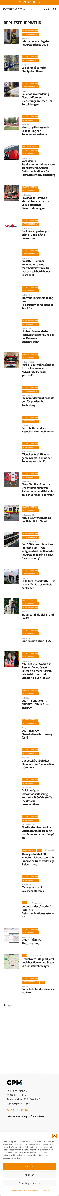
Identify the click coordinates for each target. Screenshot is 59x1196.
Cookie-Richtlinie (15, 1190)
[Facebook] (12, 1110)
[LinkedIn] (22, 1110)
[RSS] (26, 1110)
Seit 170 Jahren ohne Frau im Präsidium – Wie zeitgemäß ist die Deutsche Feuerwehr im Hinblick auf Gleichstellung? (38, 551)
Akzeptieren (29, 1166)
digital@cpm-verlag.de (18, 1103)
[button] (54, 1135)
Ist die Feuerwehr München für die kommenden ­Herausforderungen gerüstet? (38, 369)
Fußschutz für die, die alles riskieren (38, 991)
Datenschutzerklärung (31, 1190)
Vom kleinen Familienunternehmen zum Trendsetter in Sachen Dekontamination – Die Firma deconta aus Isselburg (38, 168)
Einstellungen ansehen (29, 1183)
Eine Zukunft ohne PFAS (36, 641)
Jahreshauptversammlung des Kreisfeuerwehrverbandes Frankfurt (37, 303)
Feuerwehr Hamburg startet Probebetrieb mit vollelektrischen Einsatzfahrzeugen (36, 202)
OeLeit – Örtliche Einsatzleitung (32, 941)
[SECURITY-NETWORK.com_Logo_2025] (17, 9)
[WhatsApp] (8, 1110)
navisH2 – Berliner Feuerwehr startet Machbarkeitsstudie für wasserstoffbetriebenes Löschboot (36, 268)
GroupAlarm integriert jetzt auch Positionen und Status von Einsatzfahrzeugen (38, 962)
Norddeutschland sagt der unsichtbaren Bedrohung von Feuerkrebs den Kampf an (38, 832)
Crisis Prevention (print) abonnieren (26, 1116)
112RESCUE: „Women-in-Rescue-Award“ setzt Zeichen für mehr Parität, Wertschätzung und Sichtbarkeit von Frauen (37, 671)
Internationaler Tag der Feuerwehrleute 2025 (35, 43)
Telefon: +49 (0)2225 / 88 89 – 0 (23, 1099)
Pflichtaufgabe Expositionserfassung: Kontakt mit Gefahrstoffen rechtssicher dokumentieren (38, 797)
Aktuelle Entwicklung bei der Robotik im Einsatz (37, 519)
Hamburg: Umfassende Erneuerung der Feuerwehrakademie (35, 130)
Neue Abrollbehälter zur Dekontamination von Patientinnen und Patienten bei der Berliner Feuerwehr (38, 489)
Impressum (45, 1190)
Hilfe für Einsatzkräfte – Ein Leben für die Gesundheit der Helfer (38, 584)
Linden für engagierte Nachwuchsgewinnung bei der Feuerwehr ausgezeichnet (38, 336)
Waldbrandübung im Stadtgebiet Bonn (34, 69)
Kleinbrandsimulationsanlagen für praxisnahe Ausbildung (38, 401)
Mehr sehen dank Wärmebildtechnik (33, 889)
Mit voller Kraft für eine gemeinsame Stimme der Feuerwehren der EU (37, 457)
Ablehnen (29, 1175)
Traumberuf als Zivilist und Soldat (38, 616)
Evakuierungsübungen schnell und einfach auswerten (35, 234)
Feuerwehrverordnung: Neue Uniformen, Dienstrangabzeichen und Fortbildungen (37, 99)
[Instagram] (17, 1110)
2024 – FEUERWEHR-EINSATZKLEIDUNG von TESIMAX (35, 704)
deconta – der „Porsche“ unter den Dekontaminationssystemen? (38, 911)
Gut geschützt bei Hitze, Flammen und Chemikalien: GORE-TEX (38, 764)
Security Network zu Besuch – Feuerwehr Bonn (38, 430)
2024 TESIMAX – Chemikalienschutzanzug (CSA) (37, 734)
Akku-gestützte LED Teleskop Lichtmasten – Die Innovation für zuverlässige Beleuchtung (38, 859)
